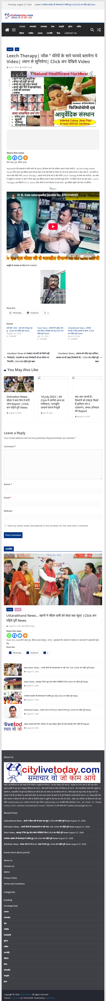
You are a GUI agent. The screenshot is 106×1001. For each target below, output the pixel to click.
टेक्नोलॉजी (7, 935)
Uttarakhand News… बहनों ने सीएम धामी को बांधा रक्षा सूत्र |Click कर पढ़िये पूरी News (51, 618)
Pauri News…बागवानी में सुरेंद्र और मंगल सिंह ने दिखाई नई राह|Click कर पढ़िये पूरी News (50, 331)
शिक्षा (58, 33)
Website (8, 510)
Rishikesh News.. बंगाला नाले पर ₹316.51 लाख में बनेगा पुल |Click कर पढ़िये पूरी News (57, 710)
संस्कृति (61, 26)
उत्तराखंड (44, 26)
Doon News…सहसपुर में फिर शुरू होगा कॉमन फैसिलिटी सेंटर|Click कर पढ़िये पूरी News (56, 681)
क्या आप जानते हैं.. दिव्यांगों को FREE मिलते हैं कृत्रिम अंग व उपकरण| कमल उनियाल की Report (87, 404)
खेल (5, 923)
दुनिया (70, 26)
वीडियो (21, 33)
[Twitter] (20, 157)
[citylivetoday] (7, 30)
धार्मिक (79, 26)
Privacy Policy (10, 878)
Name (8, 484)
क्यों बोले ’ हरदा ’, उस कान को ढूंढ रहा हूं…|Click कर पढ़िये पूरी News (19, 329)
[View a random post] (99, 30)
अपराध (40, 33)
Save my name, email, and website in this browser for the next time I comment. (48, 525)
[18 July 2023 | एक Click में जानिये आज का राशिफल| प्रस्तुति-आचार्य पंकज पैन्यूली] (53, 378)
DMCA (7, 872)
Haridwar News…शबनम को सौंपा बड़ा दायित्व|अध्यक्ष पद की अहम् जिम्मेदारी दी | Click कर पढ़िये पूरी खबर (77, 357)
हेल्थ (52, 26)
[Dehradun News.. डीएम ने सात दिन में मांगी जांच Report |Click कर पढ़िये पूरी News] (19, 378)
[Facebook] (14, 157)
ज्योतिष (30, 33)
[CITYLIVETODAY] (52, 764)
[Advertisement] (53, 140)
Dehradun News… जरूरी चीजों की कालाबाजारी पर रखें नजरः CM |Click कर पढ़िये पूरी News (59, 667)
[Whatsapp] (9, 157)
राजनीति (49, 33)
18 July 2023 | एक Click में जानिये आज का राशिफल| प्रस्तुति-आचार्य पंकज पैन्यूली (52, 402)
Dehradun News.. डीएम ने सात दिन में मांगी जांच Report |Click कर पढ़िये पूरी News (18, 402)
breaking (8, 900)
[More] (25, 157)
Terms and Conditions (14, 883)
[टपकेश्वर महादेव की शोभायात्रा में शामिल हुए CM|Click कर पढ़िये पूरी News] (13, 698)
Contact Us (71, 33)
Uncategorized (11, 905)
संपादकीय (33, 26)
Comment (10, 446)
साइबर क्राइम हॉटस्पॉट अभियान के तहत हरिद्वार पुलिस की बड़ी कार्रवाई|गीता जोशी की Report (56, 724)
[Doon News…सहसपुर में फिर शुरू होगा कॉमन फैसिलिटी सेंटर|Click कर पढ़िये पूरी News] (13, 683)
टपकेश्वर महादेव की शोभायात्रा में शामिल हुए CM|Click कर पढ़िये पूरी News (51, 695)
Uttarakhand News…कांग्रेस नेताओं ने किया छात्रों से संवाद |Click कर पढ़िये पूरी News (81, 331)
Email (7, 497)
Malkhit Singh (27, 67)
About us (8, 860)
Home (22, 26)
